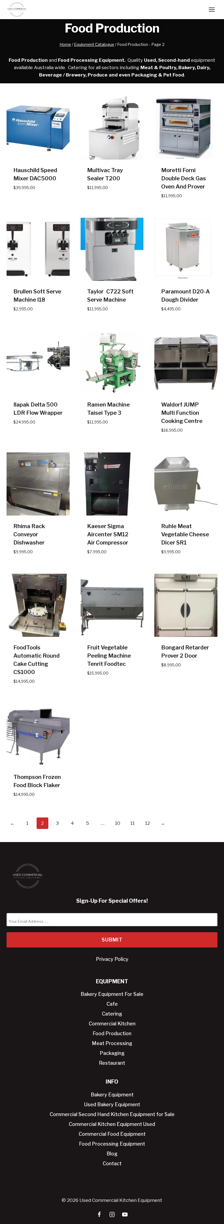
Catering (112, 1014)
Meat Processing (112, 1043)
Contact (112, 1163)
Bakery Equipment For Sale (112, 994)
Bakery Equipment (112, 1095)
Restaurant (112, 1063)
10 (117, 823)
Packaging (112, 1053)
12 (147, 823)
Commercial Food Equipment (112, 1134)
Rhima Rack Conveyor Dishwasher (29, 534)
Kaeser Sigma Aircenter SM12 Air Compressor (107, 534)
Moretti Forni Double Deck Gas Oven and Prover (183, 178)
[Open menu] (211, 9)
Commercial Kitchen (112, 1023)
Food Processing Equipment (112, 1144)
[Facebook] (99, 1214)
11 (132, 823)
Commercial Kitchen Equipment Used (112, 1124)
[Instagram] (112, 1214)
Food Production (112, 1033)
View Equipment (32, 204)
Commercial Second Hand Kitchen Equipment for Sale (112, 1114)
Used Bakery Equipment (112, 1104)
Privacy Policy (112, 959)
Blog (112, 1154)
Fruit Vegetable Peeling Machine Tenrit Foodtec (109, 655)
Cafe (112, 1004)
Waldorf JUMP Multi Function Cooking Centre (181, 412)
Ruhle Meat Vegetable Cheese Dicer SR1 (185, 534)
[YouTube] (125, 1214)
